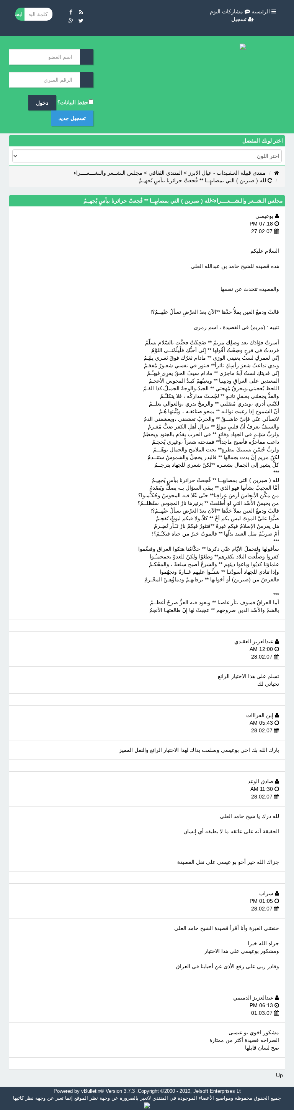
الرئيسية (261, 11)
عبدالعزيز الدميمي (254, 998)
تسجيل (239, 19)
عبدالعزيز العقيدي (254, 641)
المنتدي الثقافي (165, 173)
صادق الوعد (261, 781)
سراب (267, 893)
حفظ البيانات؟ (72, 102)
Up (279, 1075)
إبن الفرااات (260, 715)
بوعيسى (265, 216)
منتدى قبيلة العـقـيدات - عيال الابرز (227, 173)
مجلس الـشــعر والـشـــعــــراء (108, 173)
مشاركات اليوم (227, 11)
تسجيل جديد (72, 118)
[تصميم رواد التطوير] (147, 1105)
